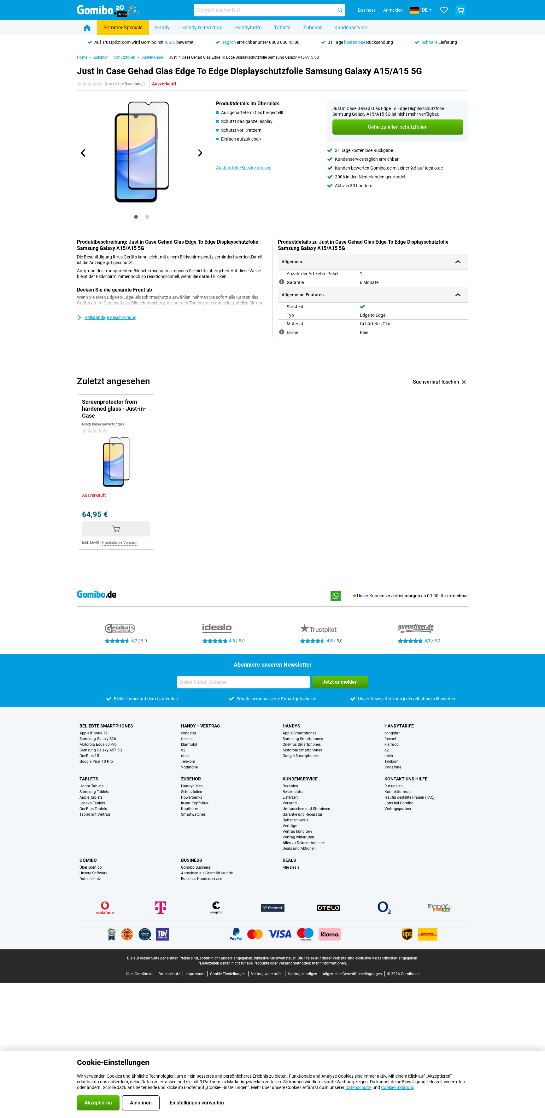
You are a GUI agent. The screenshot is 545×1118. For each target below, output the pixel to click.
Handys (291, 725)
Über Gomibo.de (139, 974)
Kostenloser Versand (120, 543)
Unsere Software (93, 873)
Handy (162, 28)
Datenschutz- (358, 1087)
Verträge (290, 826)
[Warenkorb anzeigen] (460, 10)
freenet (187, 739)
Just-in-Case (152, 57)
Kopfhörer (189, 809)
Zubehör (312, 28)
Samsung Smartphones (303, 739)
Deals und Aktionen (299, 848)
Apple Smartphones (299, 733)
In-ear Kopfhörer (194, 803)
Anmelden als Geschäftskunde (207, 873)
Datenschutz (90, 879)
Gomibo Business (196, 867)
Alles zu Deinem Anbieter (304, 843)
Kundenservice (350, 28)
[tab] (136, 217)
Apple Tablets (91, 797)
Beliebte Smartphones (106, 725)
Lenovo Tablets (92, 803)
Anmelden (393, 10)
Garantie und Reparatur (302, 814)
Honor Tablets (91, 786)
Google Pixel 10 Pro (96, 761)
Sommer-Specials (123, 28)
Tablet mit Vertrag (94, 814)
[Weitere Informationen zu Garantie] (281, 281)
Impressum (195, 974)
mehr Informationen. (329, 963)
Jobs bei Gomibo (398, 803)
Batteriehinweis (295, 820)
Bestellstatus (293, 792)
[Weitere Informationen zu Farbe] (281, 331)
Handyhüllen (192, 786)
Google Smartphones (301, 756)
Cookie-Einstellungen (228, 974)
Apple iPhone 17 (93, 733)
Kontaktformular (398, 792)
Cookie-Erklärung (397, 1087)
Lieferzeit (290, 797)
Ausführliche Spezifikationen (244, 167)
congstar (188, 733)
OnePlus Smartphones (302, 744)
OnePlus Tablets (93, 809)
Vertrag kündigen (297, 831)
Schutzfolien (124, 57)
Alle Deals (291, 867)
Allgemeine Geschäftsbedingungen (352, 974)
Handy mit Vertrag (202, 28)
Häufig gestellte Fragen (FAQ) (409, 797)
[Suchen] (340, 10)
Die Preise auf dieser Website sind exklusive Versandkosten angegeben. (357, 958)
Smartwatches (193, 814)
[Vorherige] (83, 153)
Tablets (282, 28)
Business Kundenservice (201, 879)
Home (82, 57)
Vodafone (189, 767)
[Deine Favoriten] (444, 10)
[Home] (87, 27)
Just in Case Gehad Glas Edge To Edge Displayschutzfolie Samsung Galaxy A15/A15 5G (244, 57)
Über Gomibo (90, 867)
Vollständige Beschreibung (111, 317)
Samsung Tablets (94, 792)
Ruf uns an (393, 786)
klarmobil (189, 744)
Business (191, 860)
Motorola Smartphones (302, 750)
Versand (290, 803)
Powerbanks (191, 797)
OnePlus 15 (89, 756)
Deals (289, 860)
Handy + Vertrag (200, 725)
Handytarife (248, 28)
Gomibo (88, 860)
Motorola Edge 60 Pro (98, 744)
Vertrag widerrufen (298, 837)
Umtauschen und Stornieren (306, 809)
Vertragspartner (397, 809)
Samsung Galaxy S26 (97, 739)
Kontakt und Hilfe (405, 778)
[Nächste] (199, 153)
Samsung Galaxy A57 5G (100, 750)
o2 (183, 750)
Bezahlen (290, 786)
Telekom (188, 761)
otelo (185, 756)
